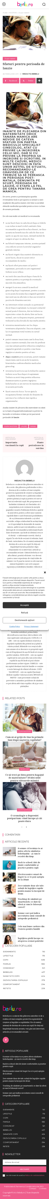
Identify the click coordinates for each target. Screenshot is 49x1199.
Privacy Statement (31, 626)
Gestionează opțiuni (24, 620)
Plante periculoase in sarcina (36, 445)
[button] (45, 572)
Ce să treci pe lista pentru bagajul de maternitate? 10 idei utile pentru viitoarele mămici (24, 777)
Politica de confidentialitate (34, 1175)
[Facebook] (6, 1040)
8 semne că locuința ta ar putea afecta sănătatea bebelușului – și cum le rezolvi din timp (30, 852)
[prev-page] (22, 827)
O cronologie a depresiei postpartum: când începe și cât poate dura (24, 818)
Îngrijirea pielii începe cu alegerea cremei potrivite (31, 939)
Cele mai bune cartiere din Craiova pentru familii (31, 927)
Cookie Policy (14, 626)
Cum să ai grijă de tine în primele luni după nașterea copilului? (24, 738)
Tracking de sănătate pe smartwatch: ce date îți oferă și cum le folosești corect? (30, 903)
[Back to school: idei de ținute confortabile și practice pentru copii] (9, 865)
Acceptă (24, 605)
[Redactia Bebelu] (24, 468)
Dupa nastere (24, 13)
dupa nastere (10, 426)
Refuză (24, 612)
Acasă (5, 13)
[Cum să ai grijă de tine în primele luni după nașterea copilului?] (24, 718)
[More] (39, 80)
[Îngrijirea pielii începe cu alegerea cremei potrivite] (9, 939)
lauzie (24, 426)
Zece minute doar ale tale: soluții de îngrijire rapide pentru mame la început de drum (31, 889)
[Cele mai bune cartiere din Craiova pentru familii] (9, 927)
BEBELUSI (24, 769)
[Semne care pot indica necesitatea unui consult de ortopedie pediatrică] (9, 915)
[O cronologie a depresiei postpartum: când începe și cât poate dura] (24, 796)
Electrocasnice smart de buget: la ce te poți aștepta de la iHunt (31, 877)
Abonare (24, 1169)
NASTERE (13, 13)
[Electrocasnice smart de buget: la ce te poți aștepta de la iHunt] (9, 877)
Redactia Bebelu (30, 74)
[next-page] (26, 827)
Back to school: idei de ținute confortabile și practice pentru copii (29, 865)
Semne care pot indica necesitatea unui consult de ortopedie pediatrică (31, 916)
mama (33, 426)
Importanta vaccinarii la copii (14, 444)
